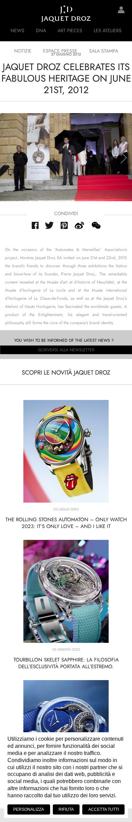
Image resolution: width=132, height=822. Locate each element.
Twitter (49, 225)
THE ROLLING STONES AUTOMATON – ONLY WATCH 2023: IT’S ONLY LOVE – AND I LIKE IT (66, 523)
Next (123, 158)
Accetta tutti (103, 809)
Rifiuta (66, 809)
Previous (8, 158)
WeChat (96, 225)
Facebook (35, 225)
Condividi (66, 213)
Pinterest (64, 225)
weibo (79, 225)
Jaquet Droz (10, 13)
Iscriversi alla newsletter (66, 350)
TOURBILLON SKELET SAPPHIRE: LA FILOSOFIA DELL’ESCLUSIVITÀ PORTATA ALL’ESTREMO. (66, 663)
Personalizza (28, 809)
